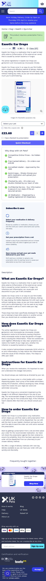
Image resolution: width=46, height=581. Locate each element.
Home (4, 29)
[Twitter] (33, 497)
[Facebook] (40, 497)
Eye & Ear (28, 29)
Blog (22, 506)
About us (5, 517)
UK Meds (23, 510)
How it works (7, 506)
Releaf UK (24, 513)
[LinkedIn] (36, 497)
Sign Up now (37, 546)
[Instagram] (43, 497)
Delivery (5, 513)
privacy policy (14, 578)
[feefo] (20, 562)
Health (18, 29)
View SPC (33, 48)
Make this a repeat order (12, 128)
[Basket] (42, 3)
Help (3, 510)
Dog (11, 29)
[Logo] (6, 3)
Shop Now (33, 484)
